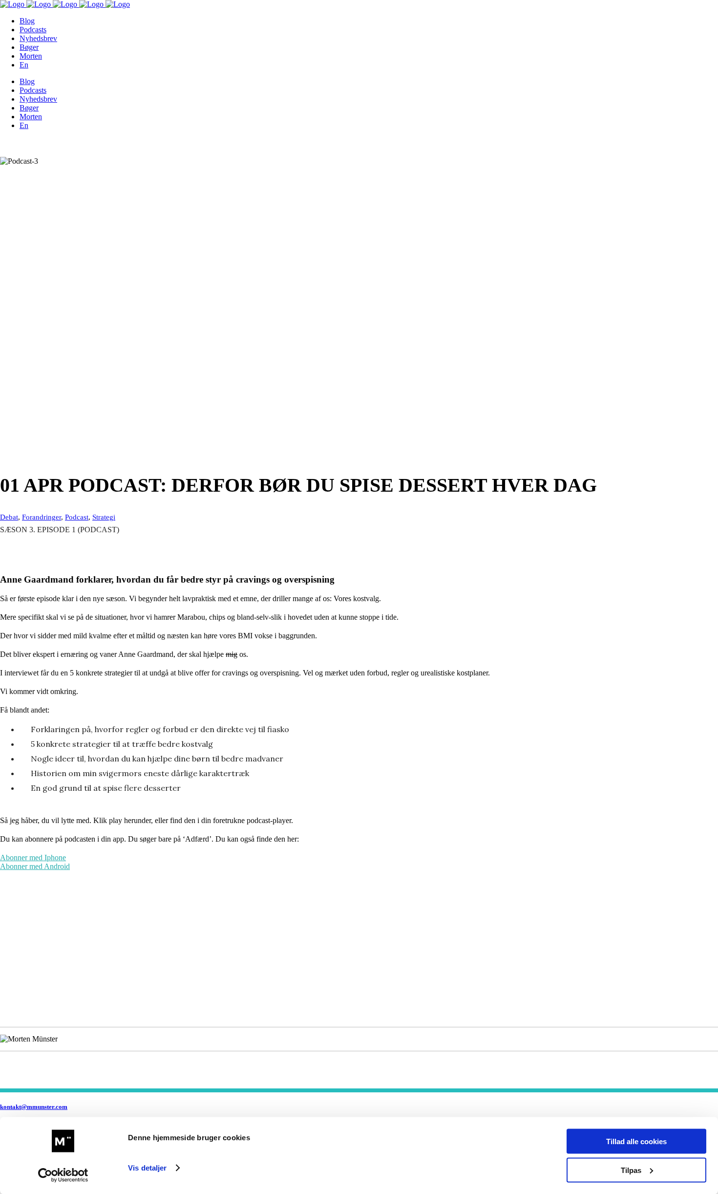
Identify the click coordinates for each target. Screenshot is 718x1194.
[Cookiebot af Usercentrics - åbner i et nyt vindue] (63, 1175)
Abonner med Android (35, 866)
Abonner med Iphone (33, 857)
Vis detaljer (147, 1168)
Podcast (76, 517)
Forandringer (41, 517)
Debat (9, 517)
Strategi (103, 517)
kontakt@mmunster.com (33, 1106)
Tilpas (631, 1170)
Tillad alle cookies (636, 1141)
